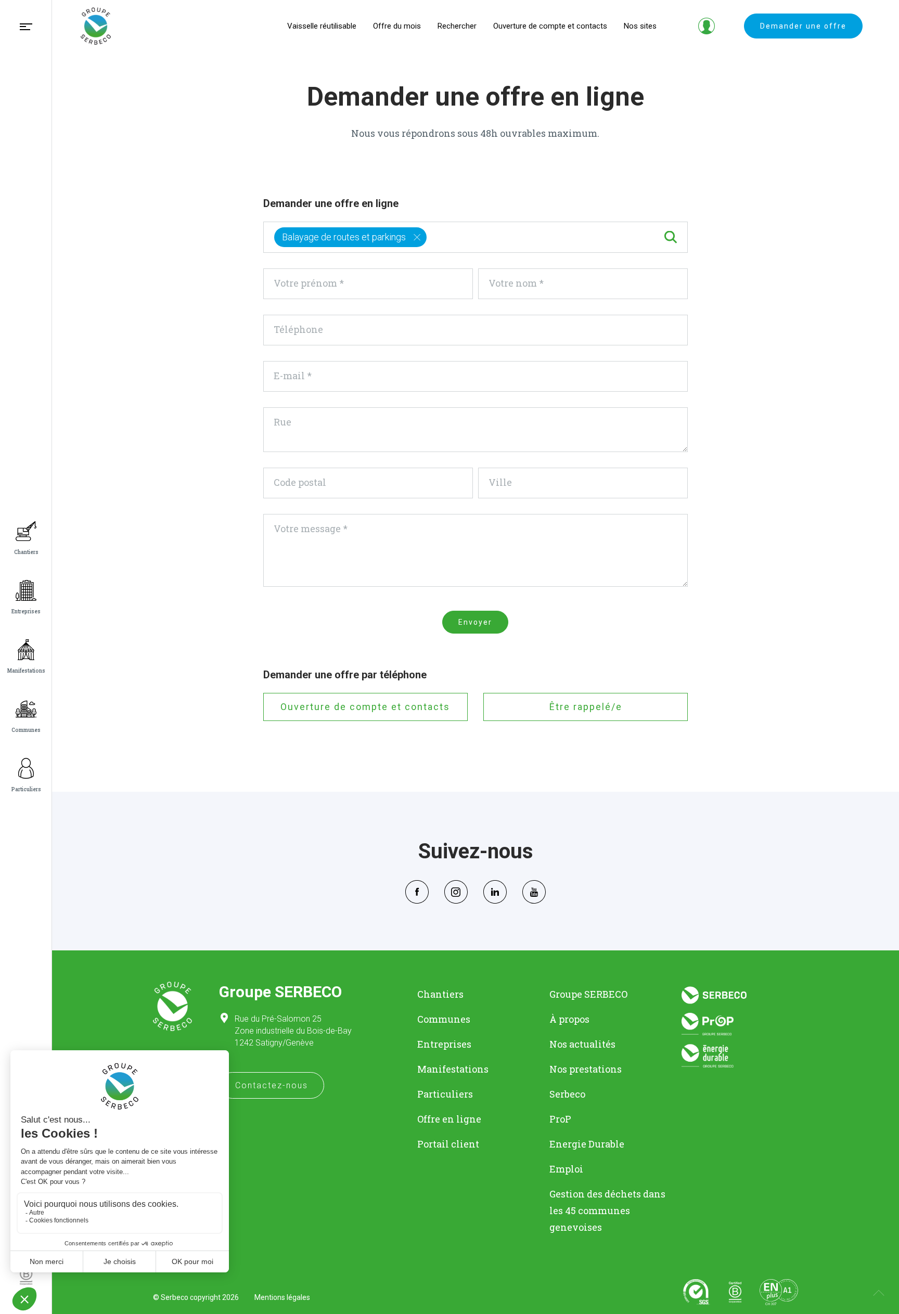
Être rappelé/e (585, 706)
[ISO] (697, 1292)
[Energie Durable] (740, 1056)
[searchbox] (432, 235)
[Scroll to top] (878, 1293)
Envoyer (475, 622)
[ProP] (740, 1024)
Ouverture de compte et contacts (365, 706)
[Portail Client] (706, 26)
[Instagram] (456, 890)
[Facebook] (417, 890)
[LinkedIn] (495, 890)
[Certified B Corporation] (735, 1292)
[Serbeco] (740, 995)
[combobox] (475, 237)
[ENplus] (779, 1292)
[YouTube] (534, 890)
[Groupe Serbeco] (96, 26)
